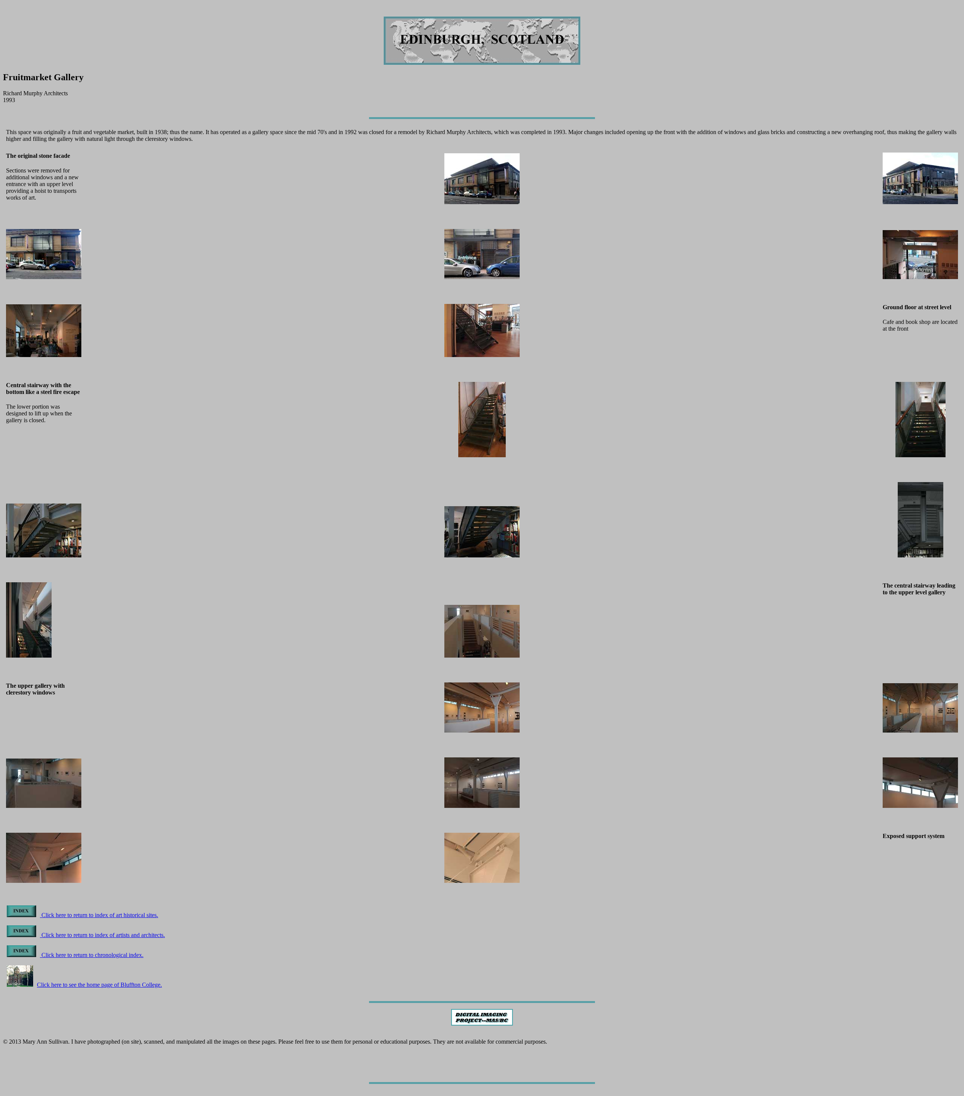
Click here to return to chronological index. (91, 955)
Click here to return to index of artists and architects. (102, 935)
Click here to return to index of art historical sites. (99, 915)
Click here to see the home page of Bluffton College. (99, 985)
